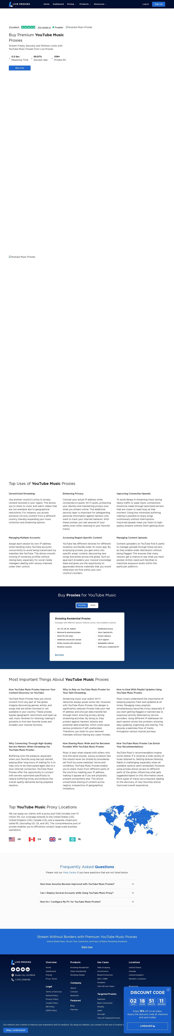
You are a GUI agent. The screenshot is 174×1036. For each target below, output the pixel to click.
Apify (99, 1010)
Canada (132, 971)
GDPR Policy (51, 1010)
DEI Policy (50, 1007)
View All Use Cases (105, 986)
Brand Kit (74, 995)
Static (93, 605)
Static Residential (78, 971)
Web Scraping (103, 967)
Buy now (19, 68)
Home (46, 4)
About (73, 988)
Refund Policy (52, 995)
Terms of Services (54, 992)
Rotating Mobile (77, 975)
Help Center (70, 873)
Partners (74, 1009)
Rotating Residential (79, 967)
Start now (87, 947)
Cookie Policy (52, 1003)
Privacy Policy (52, 999)
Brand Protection (105, 975)
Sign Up (158, 4)
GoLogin (101, 1014)
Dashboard (58, 4)
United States (135, 967)
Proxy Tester (51, 979)
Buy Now (59, 655)
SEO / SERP (102, 979)
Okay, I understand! (15, 1030)
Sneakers (101, 982)
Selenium (101, 999)
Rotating (82, 605)
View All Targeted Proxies (108, 1018)
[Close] (168, 990)
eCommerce (102, 971)
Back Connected (104, 1003)
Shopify (100, 1007)
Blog (72, 1006)
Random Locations (137, 979)
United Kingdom (136, 975)
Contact (74, 992)
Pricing (49, 975)
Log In (146, 4)
